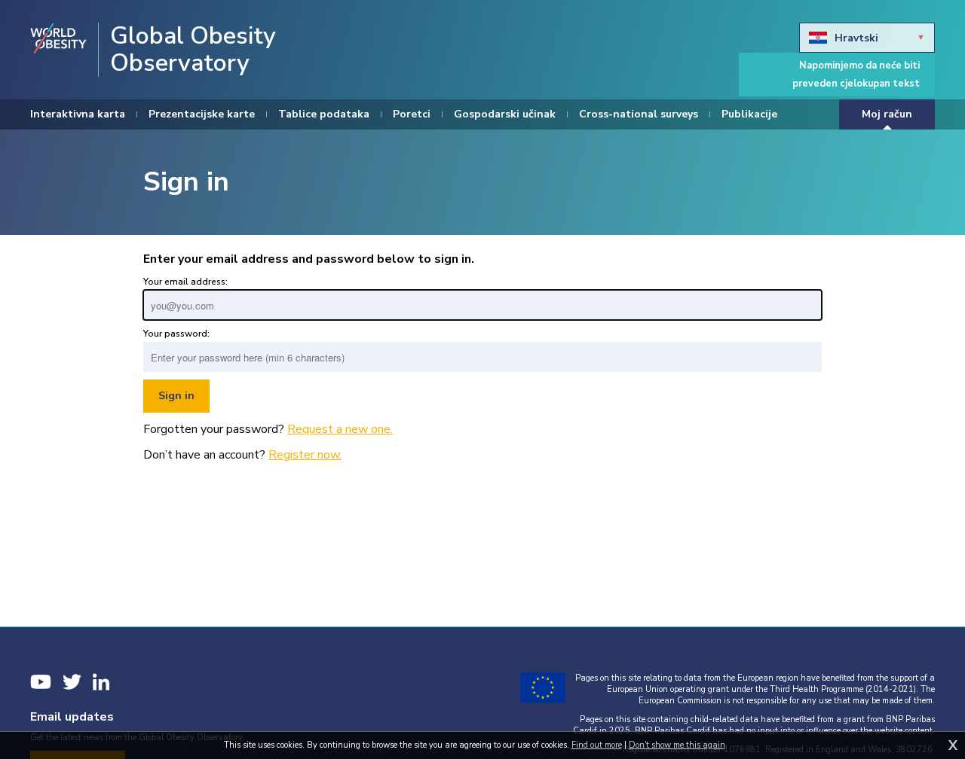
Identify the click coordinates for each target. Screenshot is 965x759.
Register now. (305, 455)
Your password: (176, 334)
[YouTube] (40, 681)
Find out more (596, 745)
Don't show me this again (677, 745)
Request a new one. (340, 429)
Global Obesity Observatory (193, 50)
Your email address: (185, 282)
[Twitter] (72, 681)
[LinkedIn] (101, 681)
